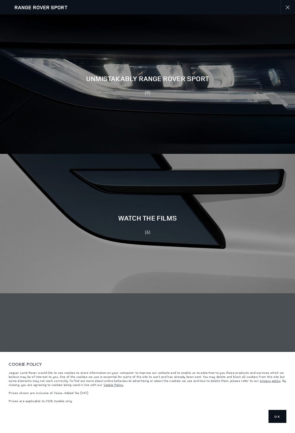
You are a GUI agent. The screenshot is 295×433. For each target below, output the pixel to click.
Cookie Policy (114, 385)
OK (277, 417)
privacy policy (270, 381)
